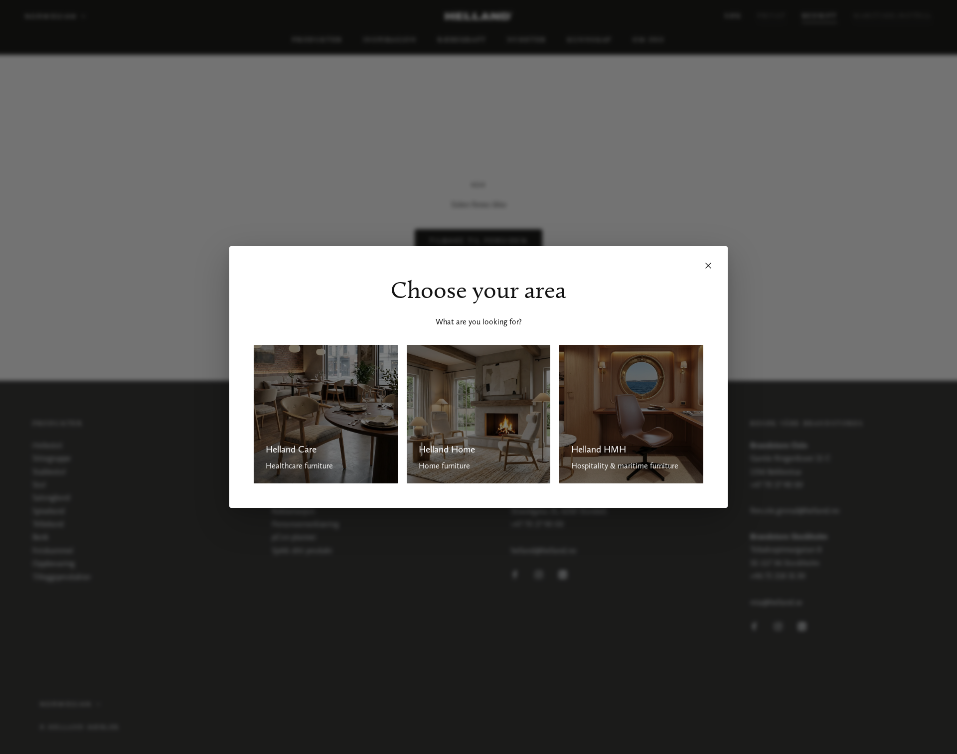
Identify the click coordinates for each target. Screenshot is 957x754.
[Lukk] (708, 265)
